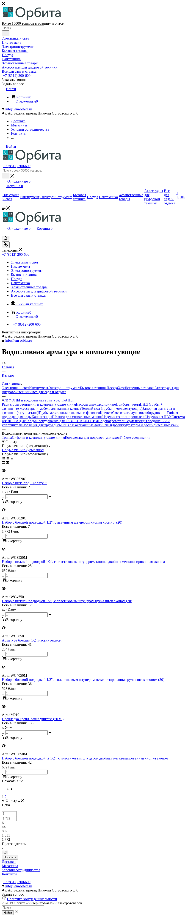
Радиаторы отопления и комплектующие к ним (39, 404)
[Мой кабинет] (4, 233)
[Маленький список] (3, 462)
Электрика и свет (15, 388)
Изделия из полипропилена (123, 417)
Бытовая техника (93, 388)
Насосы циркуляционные (96, 404)
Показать (10, 857)
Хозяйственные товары (136, 388)
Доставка (9, 862)
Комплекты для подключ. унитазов (92, 437)
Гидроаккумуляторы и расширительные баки (143, 425)
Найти (8, 912)
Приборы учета (128, 404)
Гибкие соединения (135, 437)
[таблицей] (11, 458)
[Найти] (5, 33)
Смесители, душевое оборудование (139, 413)
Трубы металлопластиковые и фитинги (69, 413)
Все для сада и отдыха (49, 392)
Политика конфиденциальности (32, 899)
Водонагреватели (111, 421)
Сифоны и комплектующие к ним (38, 437)
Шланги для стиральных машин (77, 417)
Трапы (7, 437)
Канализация (42, 417)
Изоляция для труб (37, 425)
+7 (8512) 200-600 (16, 75)
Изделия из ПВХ (158, 417)
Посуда (112, 388)
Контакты (9, 874)
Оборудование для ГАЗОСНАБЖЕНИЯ (67, 421)
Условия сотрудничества (21, 870)
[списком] (7, 458)
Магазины (10, 866)
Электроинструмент (64, 388)
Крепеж (106, 413)
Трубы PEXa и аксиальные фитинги (80, 425)
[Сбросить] (5, 852)
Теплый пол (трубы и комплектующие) (111, 408)
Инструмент (38, 388)
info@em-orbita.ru (18, 109)
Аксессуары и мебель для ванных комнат (49, 408)
